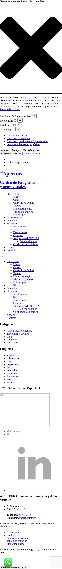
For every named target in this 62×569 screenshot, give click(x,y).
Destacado (12, 342)
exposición (12, 364)
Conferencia (13, 339)
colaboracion (13, 358)
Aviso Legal (13, 532)
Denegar (16, 150)
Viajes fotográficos (23, 211)
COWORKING (15, 217)
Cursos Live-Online (23, 202)
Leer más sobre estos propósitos (23, 144)
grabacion (12, 373)
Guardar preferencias (11, 154)
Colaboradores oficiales (25, 244)
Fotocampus (19, 214)
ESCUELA (13, 193)
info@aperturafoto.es (25, 517)
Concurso (18, 235)
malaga (10, 379)
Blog (9, 336)
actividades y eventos (18, 333)
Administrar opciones (18, 135)
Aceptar (5, 150)
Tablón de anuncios (17, 540)
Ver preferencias (31, 150)
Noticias (11, 247)
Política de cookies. (10, 109)
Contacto (11, 250)
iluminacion (13, 376)
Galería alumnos (28, 241)
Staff (15, 229)
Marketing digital (15, 543)
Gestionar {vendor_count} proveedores (27, 141)
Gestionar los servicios (18, 138)
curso (9, 361)
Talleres (17, 205)
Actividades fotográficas (19, 330)
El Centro (12, 223)
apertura (11, 355)
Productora (12, 220)
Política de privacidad (18, 162)
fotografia (12, 370)
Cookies (11, 535)
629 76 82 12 (24, 514)
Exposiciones (20, 232)
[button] (31, 48)
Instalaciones (20, 226)
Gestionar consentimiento (13, 567)
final (9, 367)
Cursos (17, 199)
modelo (10, 382)
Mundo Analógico (22, 208)
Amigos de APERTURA (26, 238)
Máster (16, 196)
